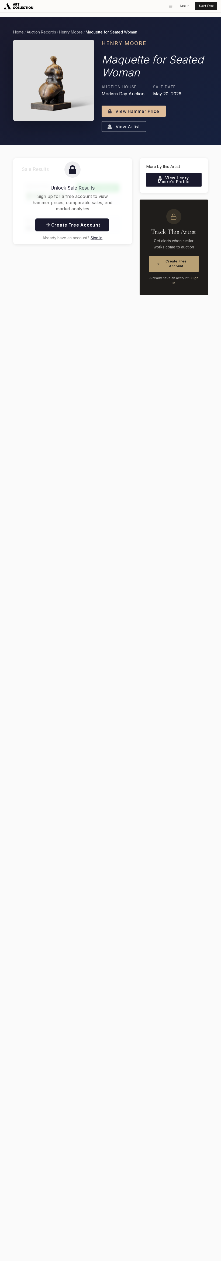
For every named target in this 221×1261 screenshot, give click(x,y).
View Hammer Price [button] (136, 111)
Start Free (206, 6)
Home (18, 32)
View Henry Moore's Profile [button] (174, 180)
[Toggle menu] (170, 6)
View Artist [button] (127, 126)
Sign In (96, 237)
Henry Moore (71, 32)
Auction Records (41, 32)
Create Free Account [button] (75, 225)
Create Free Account (176, 263)
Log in (185, 6)
